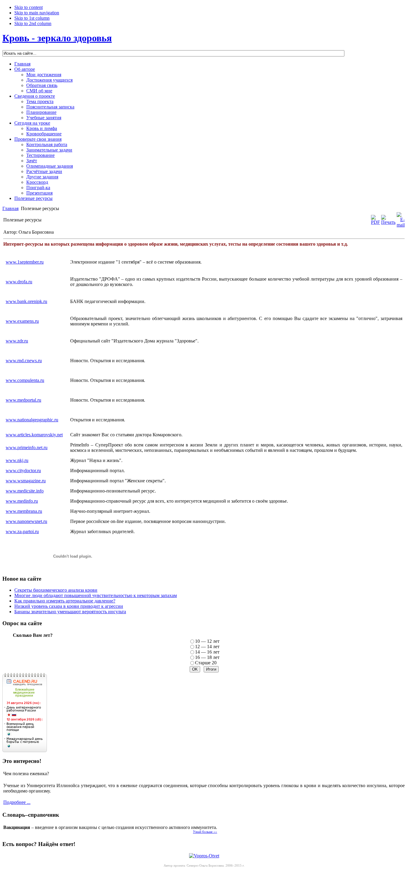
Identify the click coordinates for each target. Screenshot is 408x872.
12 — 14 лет (207, 646)
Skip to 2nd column (32, 23)
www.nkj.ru (17, 460)
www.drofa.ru (19, 281)
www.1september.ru (25, 261)
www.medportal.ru (23, 400)
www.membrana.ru (24, 511)
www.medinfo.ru (22, 501)
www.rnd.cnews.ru (24, 360)
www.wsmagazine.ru (26, 480)
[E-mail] (401, 224)
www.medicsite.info (25, 490)
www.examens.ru (22, 321)
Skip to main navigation (36, 12)
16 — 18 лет (207, 657)
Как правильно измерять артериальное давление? (64, 600)
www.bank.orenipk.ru (26, 301)
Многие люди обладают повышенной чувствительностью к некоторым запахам (95, 595)
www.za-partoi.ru (22, 531)
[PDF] (375, 222)
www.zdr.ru (17, 340)
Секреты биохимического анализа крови (55, 590)
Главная (10, 208)
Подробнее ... (16, 802)
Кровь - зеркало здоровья (57, 38)
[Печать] (388, 222)
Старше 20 (206, 662)
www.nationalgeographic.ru (32, 419)
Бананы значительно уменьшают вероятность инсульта (70, 611)
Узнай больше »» (205, 831)
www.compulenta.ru (25, 380)
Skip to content (28, 7)
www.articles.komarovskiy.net (34, 434)
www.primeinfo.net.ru (26, 447)
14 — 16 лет (207, 651)
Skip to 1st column (32, 18)
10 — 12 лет (207, 641)
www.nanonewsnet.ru (26, 521)
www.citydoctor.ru (23, 470)
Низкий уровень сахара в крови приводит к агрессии (68, 606)
